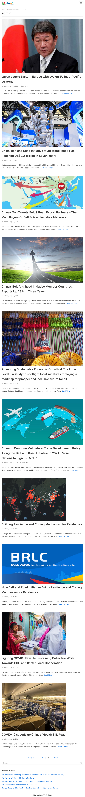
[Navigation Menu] (81, 3)
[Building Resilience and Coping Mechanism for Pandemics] (42, 499)
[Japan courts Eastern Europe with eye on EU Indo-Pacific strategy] (42, 46)
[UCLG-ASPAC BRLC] (8, 3)
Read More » (67, 93)
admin (6, 86)
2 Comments (24, 462)
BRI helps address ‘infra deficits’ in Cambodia (19, 785)
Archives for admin (13, 10)
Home (3, 10)
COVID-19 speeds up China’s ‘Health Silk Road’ (34, 734)
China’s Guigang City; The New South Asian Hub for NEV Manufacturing (30, 788)
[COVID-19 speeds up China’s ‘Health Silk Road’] (42, 707)
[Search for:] (42, 763)
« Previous (30, 758)
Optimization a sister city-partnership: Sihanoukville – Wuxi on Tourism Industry (33, 775)
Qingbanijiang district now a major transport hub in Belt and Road (27, 781)
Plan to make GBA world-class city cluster (18, 778)
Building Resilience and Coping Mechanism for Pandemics (42, 524)
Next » (57, 758)
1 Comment (23, 86)
